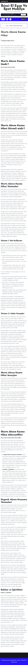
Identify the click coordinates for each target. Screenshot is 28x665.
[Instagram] (26, 1)
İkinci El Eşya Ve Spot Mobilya (14, 7)
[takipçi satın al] (7, 41)
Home (7, 25)
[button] (4, 1)
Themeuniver (14, 662)
